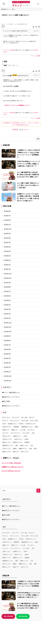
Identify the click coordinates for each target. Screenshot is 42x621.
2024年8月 (7, 287)
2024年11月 (7, 278)
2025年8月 (7, 238)
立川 (32, 445)
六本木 (25, 436)
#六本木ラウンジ (6, 427)
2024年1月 (7, 318)
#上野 (3, 423)
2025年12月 (8, 229)
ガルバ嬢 (22, 430)
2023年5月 (7, 354)
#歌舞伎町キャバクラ (27, 427)
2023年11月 (7, 327)
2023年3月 (7, 363)
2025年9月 (7, 233)
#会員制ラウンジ (12, 423)
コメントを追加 (35, 56)
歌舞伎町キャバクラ (7, 445)
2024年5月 (7, 300)
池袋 (16, 445)
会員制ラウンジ (17, 436)
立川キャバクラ (6, 448)
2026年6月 (7, 220)
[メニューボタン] (38, 4)
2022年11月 (7, 380)
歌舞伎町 (27, 442)
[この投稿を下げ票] (39, 27)
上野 (33, 433)
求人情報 (7, 401)
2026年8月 (7, 211)
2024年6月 (7, 296)
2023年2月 (7, 367)
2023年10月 (8, 331)
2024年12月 (8, 274)
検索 (38, 138)
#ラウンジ (5, 420)
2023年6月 (7, 349)
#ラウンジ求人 (34, 420)
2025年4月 (7, 256)
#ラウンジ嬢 (24, 420)
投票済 (10, 65)
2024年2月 (7, 314)
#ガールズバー (6, 417)
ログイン (26, 129)
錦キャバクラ (24, 451)
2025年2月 (7, 265)
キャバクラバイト (15, 433)
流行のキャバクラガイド (12, 406)
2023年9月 (7, 336)
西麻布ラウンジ (23, 448)
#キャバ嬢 (24, 417)
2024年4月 (7, 305)
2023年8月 (7, 340)
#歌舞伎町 (16, 427)
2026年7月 (7, 216)
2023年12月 (8, 323)
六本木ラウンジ (18, 439)
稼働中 (5, 65)
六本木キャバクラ (7, 439)
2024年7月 (7, 291)
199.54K (15, 75)
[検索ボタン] (4, 4)
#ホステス (31, 417)
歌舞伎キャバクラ (17, 442)
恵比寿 (26, 439)
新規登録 (15, 129)
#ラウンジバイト (14, 420)
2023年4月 (7, 358)
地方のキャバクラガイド (12, 397)
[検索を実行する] (38, 491)
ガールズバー (30, 430)
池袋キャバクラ (24, 445)
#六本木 (21, 423)
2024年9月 (7, 282)
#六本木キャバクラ (31, 423)
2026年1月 (7, 224)
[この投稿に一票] (33, 27)
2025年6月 (7, 247)
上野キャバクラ (6, 436)
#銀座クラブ (5, 430)
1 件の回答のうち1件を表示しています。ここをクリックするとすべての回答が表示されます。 (21, 124)
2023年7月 (7, 345)
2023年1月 (7, 372)
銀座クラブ (16, 451)
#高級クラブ (14, 430)
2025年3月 (7, 260)
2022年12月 (8, 376)
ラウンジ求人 (25, 433)
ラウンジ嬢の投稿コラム (12, 392)
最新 (14, 65)
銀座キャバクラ (6, 451)
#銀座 (36, 427)
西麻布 (15, 448)
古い (17, 65)
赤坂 (30, 448)
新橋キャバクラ (6, 442)
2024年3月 (7, 309)
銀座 (35, 448)
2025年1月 (7, 269)
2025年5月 (7, 251)
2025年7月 (7, 242)
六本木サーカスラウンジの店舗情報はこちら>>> (17, 105)
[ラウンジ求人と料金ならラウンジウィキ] (21, 4)
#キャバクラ (16, 417)
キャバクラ (5, 433)
